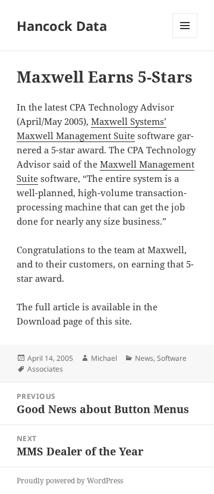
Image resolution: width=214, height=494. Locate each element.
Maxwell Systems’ (128, 121)
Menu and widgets (185, 37)
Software (172, 358)
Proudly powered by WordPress (70, 481)
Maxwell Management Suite (76, 135)
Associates (45, 369)
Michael (104, 358)
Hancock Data (62, 25)
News (144, 358)
